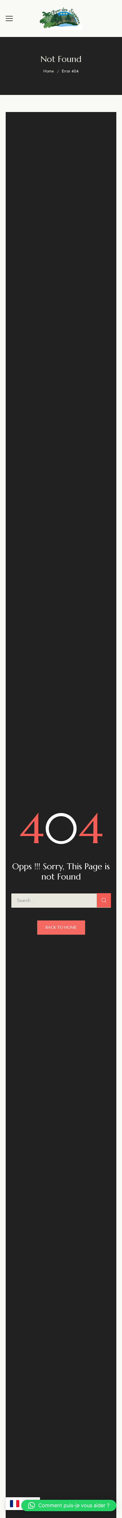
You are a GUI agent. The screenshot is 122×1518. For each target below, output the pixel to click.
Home (48, 71)
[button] (68, 1505)
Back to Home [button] (61, 927)
